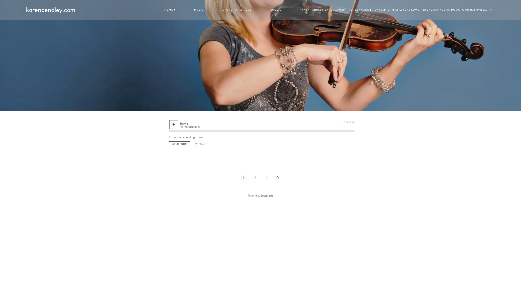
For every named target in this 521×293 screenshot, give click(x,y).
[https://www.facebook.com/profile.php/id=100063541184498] (255, 177)
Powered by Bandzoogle (260, 195)
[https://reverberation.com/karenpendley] (277, 177)
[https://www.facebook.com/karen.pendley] (244, 177)
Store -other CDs (237, 10)
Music (199, 10)
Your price (180, 144)
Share (203, 144)
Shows (275, 10)
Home (168, 10)
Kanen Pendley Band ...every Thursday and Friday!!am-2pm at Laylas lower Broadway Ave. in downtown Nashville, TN (396, 10)
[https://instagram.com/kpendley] (266, 177)
